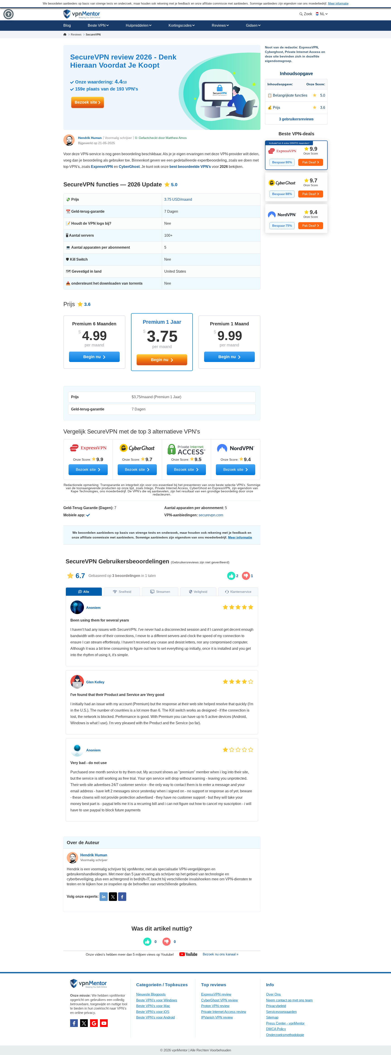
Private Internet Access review (223, 1012)
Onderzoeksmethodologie (285, 1035)
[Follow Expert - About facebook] (122, 896)
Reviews (219, 25)
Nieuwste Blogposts (151, 994)
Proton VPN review (215, 1006)
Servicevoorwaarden (281, 1012)
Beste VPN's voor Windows (156, 1000)
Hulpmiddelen (137, 25)
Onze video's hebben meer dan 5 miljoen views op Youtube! (130, 954)
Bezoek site (86, 102)
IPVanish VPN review (217, 1017)
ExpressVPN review (216, 994)
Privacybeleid (276, 1006)
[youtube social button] (104, 1023)
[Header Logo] (81, 14)
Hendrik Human (90, 138)
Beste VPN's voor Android (155, 1017)
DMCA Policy (276, 1029)
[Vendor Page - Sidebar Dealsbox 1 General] (296, 155)
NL (322, 14)
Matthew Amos (176, 137)
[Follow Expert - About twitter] (113, 896)
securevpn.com (211, 515)
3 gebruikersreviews (296, 119)
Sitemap (272, 1017)
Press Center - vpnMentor (285, 1023)
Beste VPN (97, 25)
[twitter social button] (84, 1023)
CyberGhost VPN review (219, 1000)
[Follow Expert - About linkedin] (104, 896)
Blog (67, 25)
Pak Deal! (309, 162)
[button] (8, 14)
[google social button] (94, 1023)
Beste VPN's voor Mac (153, 1006)
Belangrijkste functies (290, 95)
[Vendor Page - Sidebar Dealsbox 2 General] (296, 187)
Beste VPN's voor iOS (152, 1012)
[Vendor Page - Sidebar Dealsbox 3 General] (296, 218)
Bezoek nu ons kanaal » (220, 954)
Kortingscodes (180, 25)
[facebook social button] (74, 1023)
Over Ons (273, 994)
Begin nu (160, 359)
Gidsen (251, 25)
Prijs (276, 108)
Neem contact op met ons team (289, 1000)
